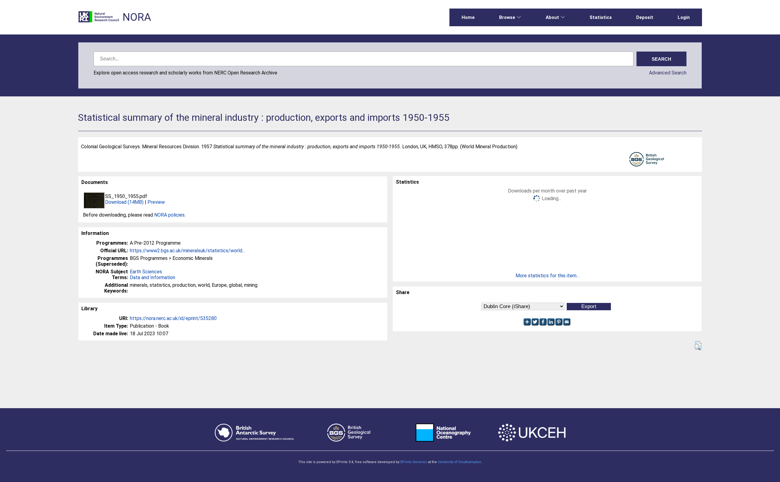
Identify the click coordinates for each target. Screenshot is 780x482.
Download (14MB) (124, 202)
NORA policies (169, 215)
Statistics (601, 17)
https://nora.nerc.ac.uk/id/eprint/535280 (173, 318)
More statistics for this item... (547, 276)
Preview (156, 202)
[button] (697, 345)
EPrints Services (413, 462)
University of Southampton (459, 462)
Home (468, 17)
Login (684, 17)
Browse (507, 17)
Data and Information (152, 277)
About (552, 17)
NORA (136, 17)
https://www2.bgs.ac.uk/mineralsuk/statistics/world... (187, 251)
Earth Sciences (146, 272)
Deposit (644, 17)
